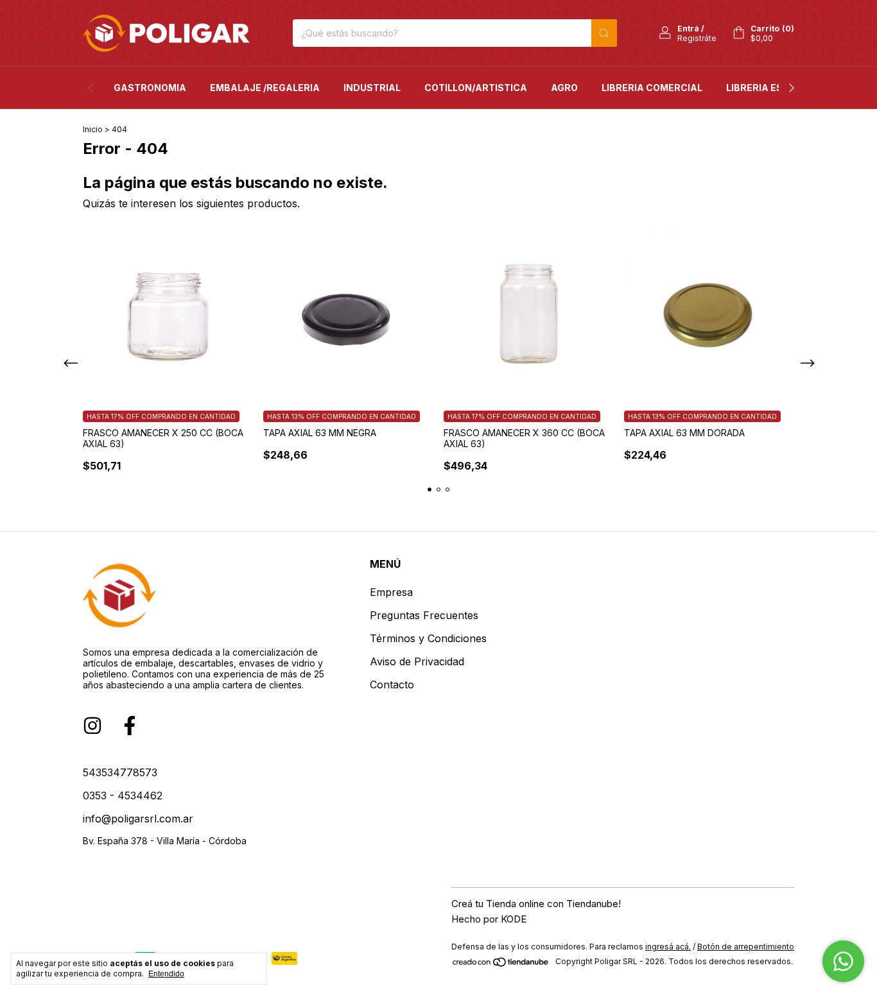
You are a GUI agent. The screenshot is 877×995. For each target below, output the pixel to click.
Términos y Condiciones (428, 638)
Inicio (93, 129)
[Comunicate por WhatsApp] (843, 961)
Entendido (166, 973)
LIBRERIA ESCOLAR (770, 87)
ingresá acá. (668, 946)
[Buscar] (604, 33)
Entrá (688, 28)
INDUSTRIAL (372, 87)
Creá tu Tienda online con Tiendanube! (536, 903)
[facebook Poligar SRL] (129, 725)
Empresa (391, 592)
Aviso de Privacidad (417, 661)
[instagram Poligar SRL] (92, 725)
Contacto (392, 684)
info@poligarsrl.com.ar (138, 818)
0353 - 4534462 (122, 795)
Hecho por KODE (488, 919)
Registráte (696, 38)
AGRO (564, 87)
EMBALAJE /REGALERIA (265, 87)
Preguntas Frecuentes (424, 615)
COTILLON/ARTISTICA (475, 87)
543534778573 (120, 772)
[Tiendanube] (501, 964)
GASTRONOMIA (150, 87)
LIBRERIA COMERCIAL (652, 87)
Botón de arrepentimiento (745, 946)
